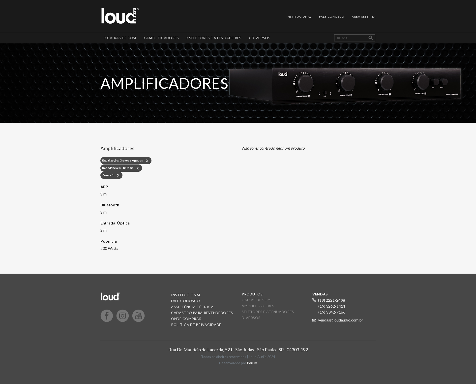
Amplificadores (258, 306)
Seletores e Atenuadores (268, 312)
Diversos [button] (261, 38)
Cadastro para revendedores (202, 313)
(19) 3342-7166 (331, 312)
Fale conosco (185, 301)
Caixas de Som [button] (121, 38)
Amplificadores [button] (162, 38)
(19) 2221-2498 (331, 300)
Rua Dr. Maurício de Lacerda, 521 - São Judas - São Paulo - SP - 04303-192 (238, 349)
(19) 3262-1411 (331, 306)
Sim (103, 194)
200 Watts (109, 248)
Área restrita (364, 16)
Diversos (251, 318)
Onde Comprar (186, 319)
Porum (252, 363)
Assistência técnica (192, 307)
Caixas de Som (256, 300)
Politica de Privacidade (196, 324)
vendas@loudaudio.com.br (340, 320)
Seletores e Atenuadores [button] (215, 38)
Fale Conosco (331, 16)
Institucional (299, 16)
